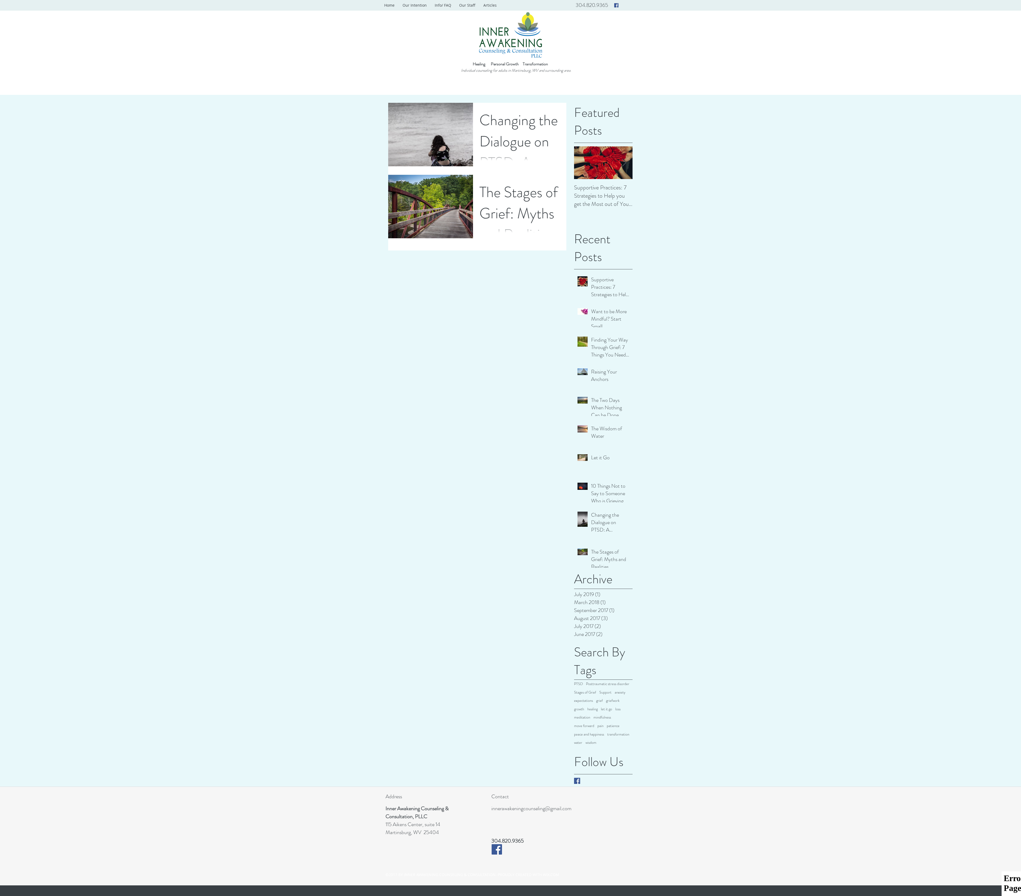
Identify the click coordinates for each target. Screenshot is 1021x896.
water (578, 742)
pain (600, 725)
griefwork (613, 700)
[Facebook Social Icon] (616, 5)
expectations (583, 700)
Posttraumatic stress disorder (607, 683)
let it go (606, 709)
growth (579, 709)
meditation (582, 717)
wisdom (590, 742)
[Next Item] (624, 163)
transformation (618, 734)
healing (592, 709)
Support (605, 692)
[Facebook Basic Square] (577, 781)
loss (618, 709)
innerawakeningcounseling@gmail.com (531, 808)
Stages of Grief (585, 692)
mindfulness (602, 717)
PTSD (578, 683)
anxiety (620, 692)
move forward (584, 725)
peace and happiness (589, 734)
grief (599, 700)
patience (613, 725)
